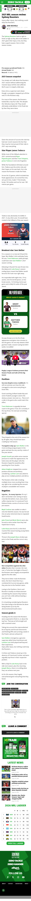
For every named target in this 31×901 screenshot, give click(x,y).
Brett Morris (17, 520)
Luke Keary (15, 269)
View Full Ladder (15, 843)
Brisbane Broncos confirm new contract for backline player (20, 768)
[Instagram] (18, 877)
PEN (11, 818)
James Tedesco (18, 150)
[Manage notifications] (3, 890)
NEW (11, 832)
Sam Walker (19, 250)
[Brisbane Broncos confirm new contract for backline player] (6, 769)
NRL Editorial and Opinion (8, 692)
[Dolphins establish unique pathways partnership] (6, 784)
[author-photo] (15, 708)
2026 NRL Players (6, 688)
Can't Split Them (15, 331)
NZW (11, 814)
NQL (11, 839)
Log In (27, 2)
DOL (11, 825)
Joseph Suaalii (7, 456)
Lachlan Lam (14, 474)
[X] (15, 717)
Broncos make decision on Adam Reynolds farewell (20, 789)
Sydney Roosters (10, 36)
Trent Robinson (12, 258)
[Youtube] (23, 877)
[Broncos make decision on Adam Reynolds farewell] (6, 791)
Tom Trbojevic (23, 159)
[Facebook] (8, 877)
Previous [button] (3, 8)
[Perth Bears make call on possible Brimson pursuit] (6, 777)
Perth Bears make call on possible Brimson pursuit (20, 775)
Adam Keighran (7, 469)
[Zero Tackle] (15, 2)
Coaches (24, 692)
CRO (11, 828)
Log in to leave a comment (15, 732)
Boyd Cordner (6, 509)
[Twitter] (13, 877)
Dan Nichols (12, 26)
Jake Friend (6, 520)
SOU (11, 835)
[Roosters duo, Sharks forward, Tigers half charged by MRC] (6, 797)
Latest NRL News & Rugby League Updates (11, 690)
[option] (9, 8)
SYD (11, 821)
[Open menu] (2, 2)
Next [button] (29, 8)
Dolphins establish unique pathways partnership (20, 782)
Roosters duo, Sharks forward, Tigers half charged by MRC (18, 797)
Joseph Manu (15, 537)
